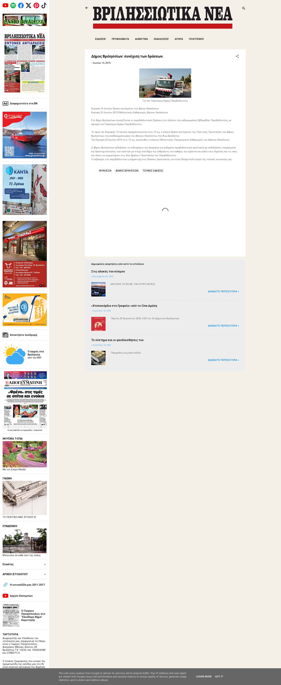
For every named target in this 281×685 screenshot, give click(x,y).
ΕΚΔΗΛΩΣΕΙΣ (161, 39)
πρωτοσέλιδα (15, 430)
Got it (219, 676)
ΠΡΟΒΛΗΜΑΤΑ (120, 39)
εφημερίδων (28, 430)
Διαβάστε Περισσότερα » (223, 291)
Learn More (204, 676)
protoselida (38, 430)
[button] (237, 56)
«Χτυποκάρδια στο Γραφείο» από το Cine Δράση (124, 305)
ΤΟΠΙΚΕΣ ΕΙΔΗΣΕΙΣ (153, 170)
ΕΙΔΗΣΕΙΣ (100, 39)
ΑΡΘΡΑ (179, 39)
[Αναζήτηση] (244, 9)
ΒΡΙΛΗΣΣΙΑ (105, 170)
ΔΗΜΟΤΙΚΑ (141, 39)
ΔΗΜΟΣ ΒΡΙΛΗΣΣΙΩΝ (127, 170)
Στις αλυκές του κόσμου (108, 271)
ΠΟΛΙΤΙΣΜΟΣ (196, 39)
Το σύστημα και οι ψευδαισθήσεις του (117, 340)
